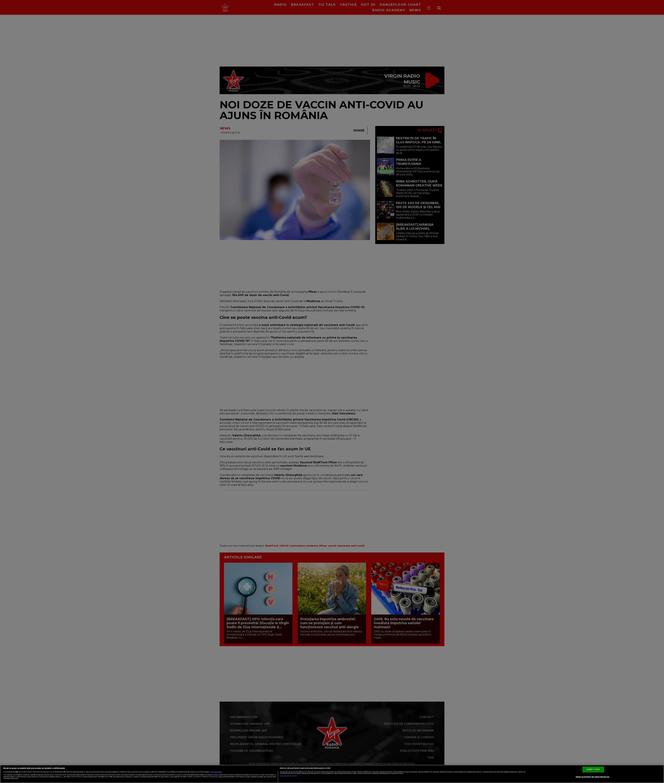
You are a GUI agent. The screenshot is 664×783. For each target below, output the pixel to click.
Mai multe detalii (216, 772)
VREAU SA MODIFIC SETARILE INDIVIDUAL (592, 777)
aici (62, 776)
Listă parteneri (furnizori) (288, 776)
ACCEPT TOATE (593, 769)
